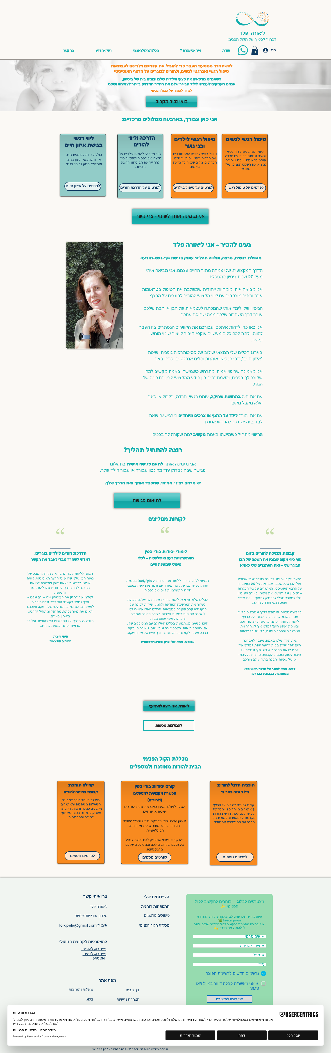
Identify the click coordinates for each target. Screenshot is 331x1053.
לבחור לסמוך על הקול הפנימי (252, 39)
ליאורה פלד (252, 32)
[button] (103, 50)
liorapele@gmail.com (78, 925)
